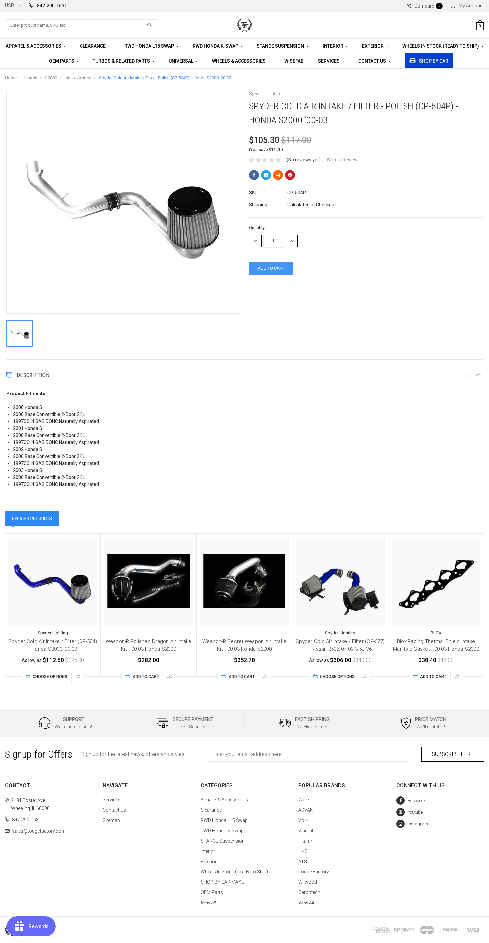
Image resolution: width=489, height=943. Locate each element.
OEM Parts (62, 61)
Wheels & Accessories (239, 61)
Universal (181, 61)
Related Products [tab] (32, 519)
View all (208, 902)
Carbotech (309, 892)
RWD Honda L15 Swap (149, 46)
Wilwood (307, 882)
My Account (471, 5)
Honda (30, 77)
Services (329, 61)
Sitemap (111, 820)
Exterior (373, 46)
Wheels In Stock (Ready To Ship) (441, 46)
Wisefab (294, 61)
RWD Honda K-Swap (216, 46)
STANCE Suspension (281, 46)
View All (306, 902)
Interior (333, 46)
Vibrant (305, 830)
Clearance (93, 46)
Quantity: (257, 227)
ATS (302, 861)
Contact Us (372, 61)
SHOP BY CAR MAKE (222, 882)
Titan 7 (305, 841)
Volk (303, 820)
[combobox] (81, 25)
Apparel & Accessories (34, 46)
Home (11, 77)
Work (304, 799)
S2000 (51, 77)
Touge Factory (313, 871)
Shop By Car (433, 61)
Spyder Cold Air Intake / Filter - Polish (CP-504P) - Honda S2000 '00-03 (165, 77)
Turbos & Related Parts (122, 61)
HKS (303, 851)
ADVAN (305, 810)
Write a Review (342, 159)
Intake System (78, 77)
